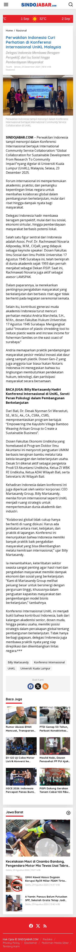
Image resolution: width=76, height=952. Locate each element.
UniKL (11, 668)
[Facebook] (30, 686)
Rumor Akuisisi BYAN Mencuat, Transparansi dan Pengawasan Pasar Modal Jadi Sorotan (21, 728)
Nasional (10, 69)
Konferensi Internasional (49, 662)
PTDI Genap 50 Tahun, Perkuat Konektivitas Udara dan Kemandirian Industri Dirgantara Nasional (54, 728)
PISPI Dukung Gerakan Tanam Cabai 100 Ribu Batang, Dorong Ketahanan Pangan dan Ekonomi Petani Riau (54, 790)
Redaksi (47, 939)
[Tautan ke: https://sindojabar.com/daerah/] (68, 813)
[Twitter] (38, 686)
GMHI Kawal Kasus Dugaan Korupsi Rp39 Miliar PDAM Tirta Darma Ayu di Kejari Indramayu (45, 879)
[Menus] (6, 4)
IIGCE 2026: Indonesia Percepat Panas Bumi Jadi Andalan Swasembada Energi (20, 790)
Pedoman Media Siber (55, 942)
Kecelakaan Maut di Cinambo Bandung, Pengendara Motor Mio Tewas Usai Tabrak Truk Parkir (38, 863)
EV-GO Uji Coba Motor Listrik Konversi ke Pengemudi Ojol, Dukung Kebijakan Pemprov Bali (20, 759)
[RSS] (45, 686)
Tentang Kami (11, 946)
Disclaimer (30, 942)
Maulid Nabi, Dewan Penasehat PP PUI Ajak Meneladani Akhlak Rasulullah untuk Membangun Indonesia (54, 759)
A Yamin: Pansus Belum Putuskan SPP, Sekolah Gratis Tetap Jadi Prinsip (46, 898)
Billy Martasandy (18, 662)
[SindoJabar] (38, 4)
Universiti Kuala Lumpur (35, 668)
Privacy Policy (11, 942)
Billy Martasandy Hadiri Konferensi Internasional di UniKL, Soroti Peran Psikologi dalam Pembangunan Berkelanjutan (38, 396)
